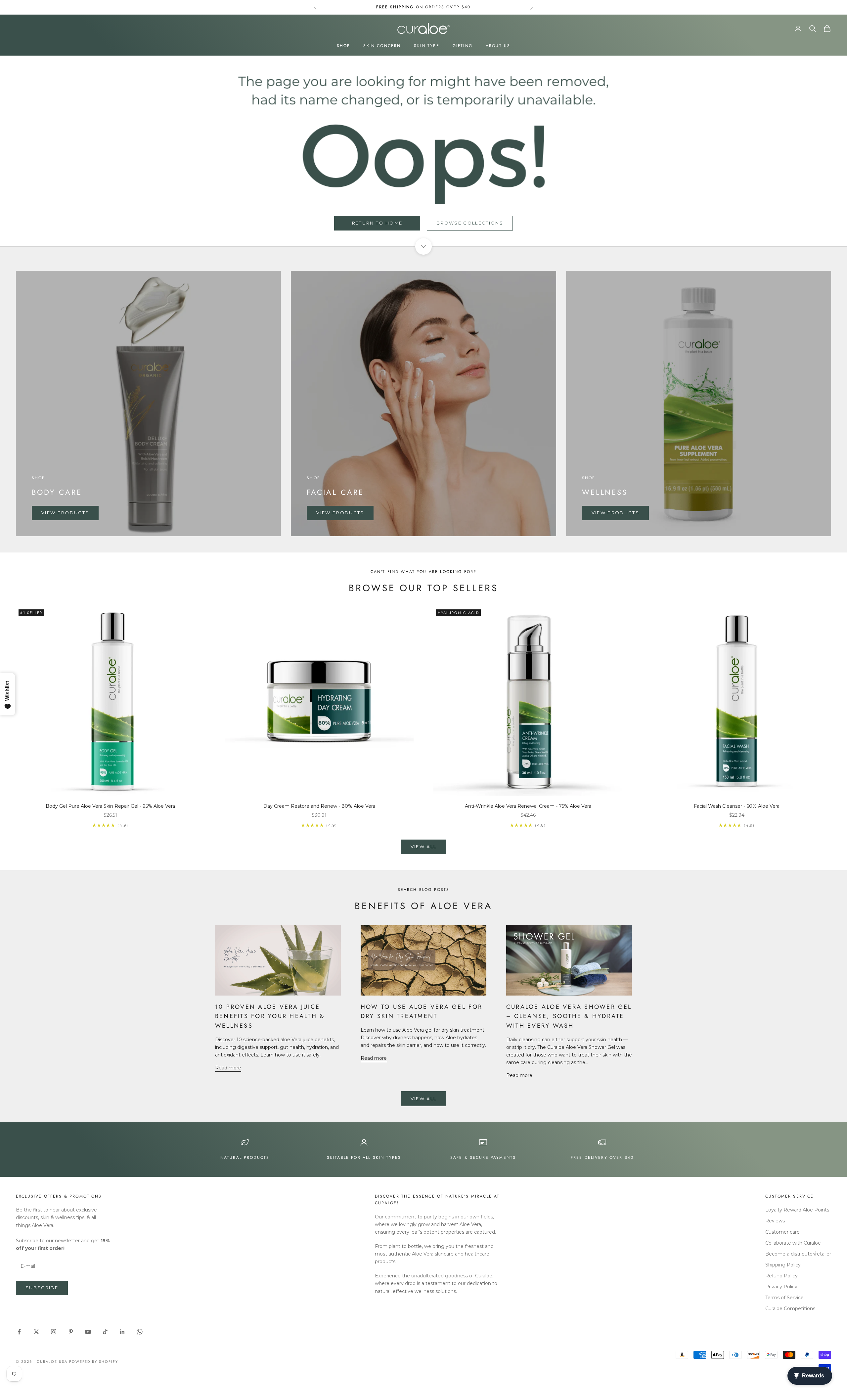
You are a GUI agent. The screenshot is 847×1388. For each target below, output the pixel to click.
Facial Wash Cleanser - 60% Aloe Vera (737, 806)
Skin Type (426, 46)
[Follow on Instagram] (53, 1331)
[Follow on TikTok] (105, 1331)
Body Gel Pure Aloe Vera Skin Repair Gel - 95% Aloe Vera (110, 806)
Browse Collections (469, 223)
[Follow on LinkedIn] (122, 1331)
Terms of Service (784, 1298)
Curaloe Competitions (790, 1308)
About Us (498, 46)
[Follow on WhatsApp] (139, 1331)
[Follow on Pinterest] (70, 1331)
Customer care (782, 1232)
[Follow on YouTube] (88, 1331)
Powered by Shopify (93, 1361)
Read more (228, 1068)
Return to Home (377, 223)
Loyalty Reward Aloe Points (797, 1210)
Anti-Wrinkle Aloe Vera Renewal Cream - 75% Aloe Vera (528, 806)
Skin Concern (382, 46)
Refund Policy (781, 1276)
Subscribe (41, 1287)
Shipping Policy (783, 1265)
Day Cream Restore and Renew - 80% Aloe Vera (319, 806)
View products (65, 512)
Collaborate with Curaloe (793, 1243)
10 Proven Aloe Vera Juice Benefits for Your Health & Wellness (270, 1016)
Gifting (462, 46)
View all (424, 846)
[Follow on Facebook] (19, 1331)
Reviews (775, 1221)
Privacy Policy (781, 1287)
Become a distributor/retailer (798, 1254)
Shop (343, 46)
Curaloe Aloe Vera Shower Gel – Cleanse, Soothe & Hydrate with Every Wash (569, 1016)
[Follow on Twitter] (36, 1331)
